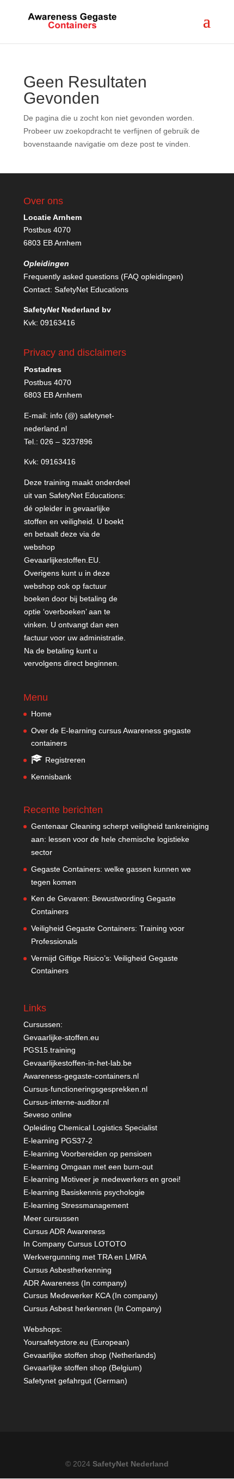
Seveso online (47, 1114)
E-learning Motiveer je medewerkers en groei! (102, 1179)
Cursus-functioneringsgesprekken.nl (85, 1089)
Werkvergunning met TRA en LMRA (84, 1257)
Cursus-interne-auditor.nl (66, 1102)
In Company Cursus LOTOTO (74, 1243)
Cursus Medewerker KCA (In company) (90, 1295)
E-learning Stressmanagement (75, 1205)
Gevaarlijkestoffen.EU (61, 560)
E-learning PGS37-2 (58, 1140)
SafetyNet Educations (91, 289)
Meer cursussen (51, 1218)
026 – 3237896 (66, 441)
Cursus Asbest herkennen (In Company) (92, 1308)
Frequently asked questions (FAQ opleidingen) (103, 276)
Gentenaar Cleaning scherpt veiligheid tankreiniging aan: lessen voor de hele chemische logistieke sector (120, 839)
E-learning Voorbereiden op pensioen (87, 1153)
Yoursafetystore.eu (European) (76, 1342)
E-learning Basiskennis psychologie (84, 1192)
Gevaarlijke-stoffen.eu (61, 1037)
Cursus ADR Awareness (64, 1231)
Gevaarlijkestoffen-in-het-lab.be (77, 1063)
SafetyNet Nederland (131, 1463)
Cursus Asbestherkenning (67, 1270)
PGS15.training (50, 1050)
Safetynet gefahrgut (57, 1380)
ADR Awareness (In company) (75, 1283)
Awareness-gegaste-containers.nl (81, 1076)
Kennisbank (51, 776)
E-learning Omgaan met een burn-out (88, 1166)
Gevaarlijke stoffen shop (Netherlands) (89, 1355)
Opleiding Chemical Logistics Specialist (90, 1127)
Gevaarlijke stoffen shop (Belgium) (82, 1367)
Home (41, 713)
